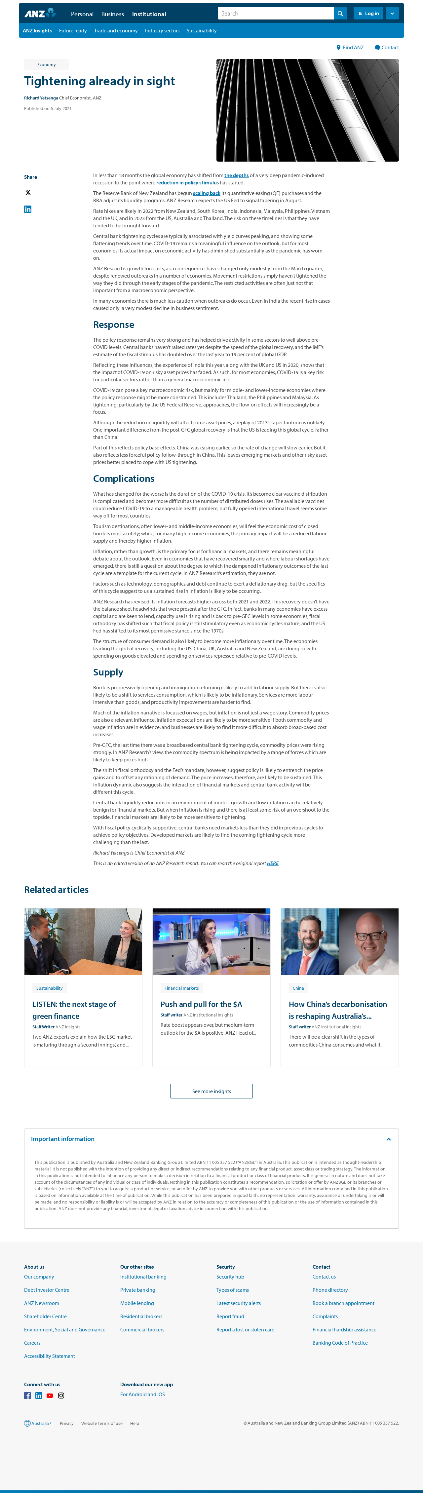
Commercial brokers (142, 1329)
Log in (372, 13)
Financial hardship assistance (344, 1329)
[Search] (340, 13)
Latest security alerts (238, 1303)
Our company (39, 1276)
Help (134, 1423)
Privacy (67, 1423)
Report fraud (230, 1316)
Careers (32, 1342)
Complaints (325, 1316)
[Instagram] (61, 1396)
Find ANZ (354, 47)
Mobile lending (137, 1303)
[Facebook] (27, 1396)
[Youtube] (50, 1396)
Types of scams (232, 1289)
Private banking (137, 1289)
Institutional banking (143, 1276)
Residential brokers (141, 1316)
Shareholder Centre (45, 1316)
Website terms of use (102, 1423)
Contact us (324, 1276)
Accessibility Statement (49, 1356)
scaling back (206, 193)
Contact (390, 47)
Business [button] (112, 14)
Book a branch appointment (343, 1303)
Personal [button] (82, 14)
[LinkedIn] (38, 1396)
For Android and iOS (142, 1394)
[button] (392, 13)
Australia (40, 1423)
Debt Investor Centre (46, 1289)
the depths (236, 175)
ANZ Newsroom (41, 1303)
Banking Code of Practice (340, 1342)
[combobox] (282, 13)
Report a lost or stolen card (245, 1329)
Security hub (230, 1276)
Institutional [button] (149, 14)
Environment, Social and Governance (64, 1329)
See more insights (211, 1091)
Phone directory (330, 1289)
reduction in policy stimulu (186, 182)
